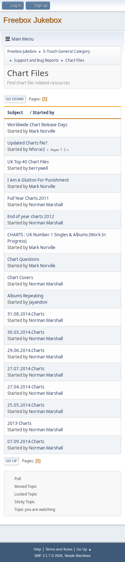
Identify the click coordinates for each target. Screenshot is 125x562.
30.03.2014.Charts (25, 332)
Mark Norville (42, 131)
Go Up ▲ (84, 549)
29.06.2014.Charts (25, 350)
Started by (43, 112)
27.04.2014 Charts (25, 387)
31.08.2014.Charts (25, 314)
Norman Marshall (46, 204)
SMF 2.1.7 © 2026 (48, 556)
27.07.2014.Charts (25, 368)
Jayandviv (38, 302)
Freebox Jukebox (32, 20)
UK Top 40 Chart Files (28, 162)
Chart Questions (23, 259)
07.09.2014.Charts (25, 441)
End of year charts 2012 (30, 216)
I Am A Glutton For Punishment (38, 180)
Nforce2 (37, 149)
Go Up (11, 460)
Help (37, 549)
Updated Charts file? (27, 143)
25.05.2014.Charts (25, 405)
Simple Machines (77, 556)
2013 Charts (19, 423)
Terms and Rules (59, 549)
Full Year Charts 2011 (28, 198)
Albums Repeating (25, 296)
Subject (15, 112)
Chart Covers (20, 277)
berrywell (38, 168)
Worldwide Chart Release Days (37, 125)
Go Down (15, 99)
